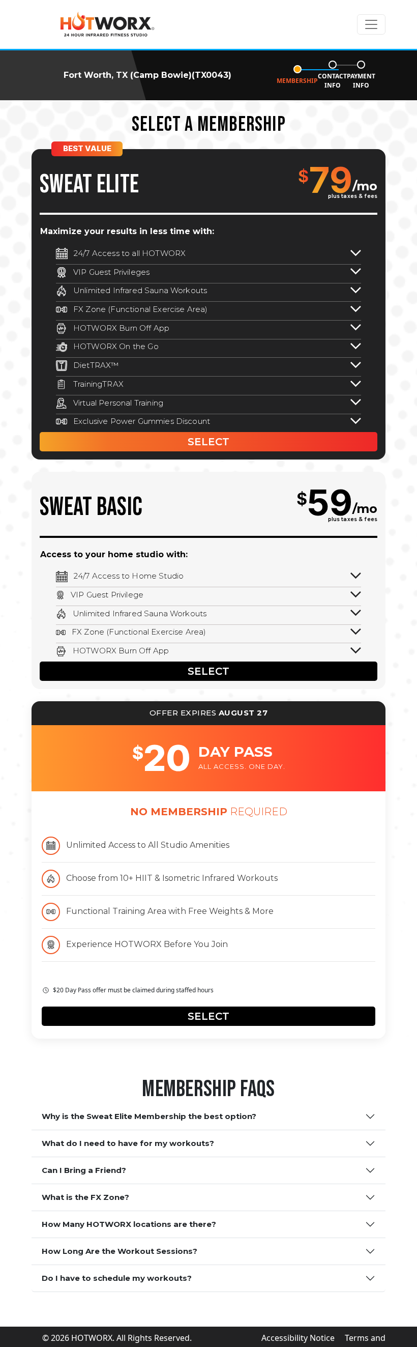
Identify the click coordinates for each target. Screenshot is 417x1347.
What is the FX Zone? (85, 1197)
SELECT (208, 442)
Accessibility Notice (298, 1337)
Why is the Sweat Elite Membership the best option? (149, 1116)
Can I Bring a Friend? (84, 1170)
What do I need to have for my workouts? (128, 1143)
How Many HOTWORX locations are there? (129, 1224)
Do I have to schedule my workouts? (117, 1278)
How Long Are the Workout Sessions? (119, 1251)
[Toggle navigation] (371, 24)
